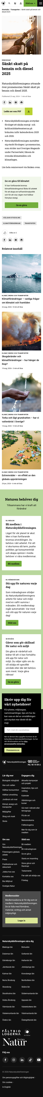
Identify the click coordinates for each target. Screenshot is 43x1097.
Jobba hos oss (8, 872)
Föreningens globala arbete (11, 853)
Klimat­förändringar (11, 223)
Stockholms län (9, 993)
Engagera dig (28, 775)
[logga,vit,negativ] (14, 1042)
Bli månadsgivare (29, 849)
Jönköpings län (28, 967)
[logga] (27, 1032)
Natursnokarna (28, 820)
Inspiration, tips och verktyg (30, 789)
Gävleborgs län (8, 960)
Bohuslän (26, 947)
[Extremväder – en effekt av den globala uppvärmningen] (21, 450)
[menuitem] (12, 805)
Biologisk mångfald (10, 780)
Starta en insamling (30, 858)
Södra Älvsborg (8, 1000)
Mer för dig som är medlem (29, 831)
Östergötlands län (29, 1020)
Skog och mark (8, 816)
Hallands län (27, 960)
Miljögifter (6, 812)
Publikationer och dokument (9, 865)
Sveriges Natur (8, 886)
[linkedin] (22, 1060)
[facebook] (5, 1060)
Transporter (15, 10)
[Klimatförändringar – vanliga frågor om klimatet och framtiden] (21, 273)
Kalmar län (7, 973)
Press (4, 859)
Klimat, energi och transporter (9, 805)
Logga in (21, 920)
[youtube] (39, 1060)
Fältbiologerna (28, 825)
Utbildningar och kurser (28, 801)
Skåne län (26, 987)
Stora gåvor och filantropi (28, 864)
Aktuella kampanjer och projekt (30, 781)
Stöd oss (12, 622)
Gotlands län (27, 954)
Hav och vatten (8, 785)
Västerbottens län (29, 1007)
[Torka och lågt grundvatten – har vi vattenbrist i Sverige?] (21, 392)
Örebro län (6, 1020)
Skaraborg (6, 987)
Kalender (25, 796)
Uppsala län (27, 1000)
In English (6, 1087)
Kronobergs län (28, 973)
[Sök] (9, 3)
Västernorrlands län (10, 1013)
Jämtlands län (8, 967)
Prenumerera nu (12, 750)
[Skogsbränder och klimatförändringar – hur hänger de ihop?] (21, 331)
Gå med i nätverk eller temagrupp (31, 809)
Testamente (26, 871)
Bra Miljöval (7, 881)
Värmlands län (8, 1007)
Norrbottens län (28, 980)
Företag (25, 880)
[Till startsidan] (3, 3)
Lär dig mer (7, 775)
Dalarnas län (7, 954)
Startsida (5, 10)
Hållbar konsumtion (10, 790)
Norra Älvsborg (8, 980)
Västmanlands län (29, 1013)
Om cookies (7, 1082)
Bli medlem (13, 563)
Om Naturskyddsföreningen (12, 845)
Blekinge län (7, 947)
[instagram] (14, 1060)
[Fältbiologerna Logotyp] (11, 1032)
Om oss (6, 839)
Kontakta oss (7, 876)
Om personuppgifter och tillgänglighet (18, 1077)
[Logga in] (21, 3)
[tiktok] (30, 1060)
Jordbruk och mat (9, 799)
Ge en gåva (21, 205)
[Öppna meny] (40, 3)
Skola (4, 821)
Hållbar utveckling (11, 218)
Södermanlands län (30, 993)
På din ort (26, 815)
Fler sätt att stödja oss (31, 875)
